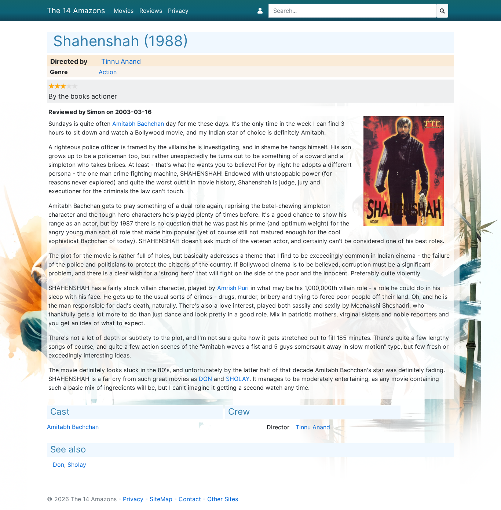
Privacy (178, 10)
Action (108, 72)
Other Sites (222, 499)
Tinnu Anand (121, 61)
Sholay (237, 378)
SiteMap (161, 499)
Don (205, 378)
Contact (190, 499)
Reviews (150, 10)
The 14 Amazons (76, 10)
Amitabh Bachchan (138, 123)
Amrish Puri (233, 287)
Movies (124, 10)
